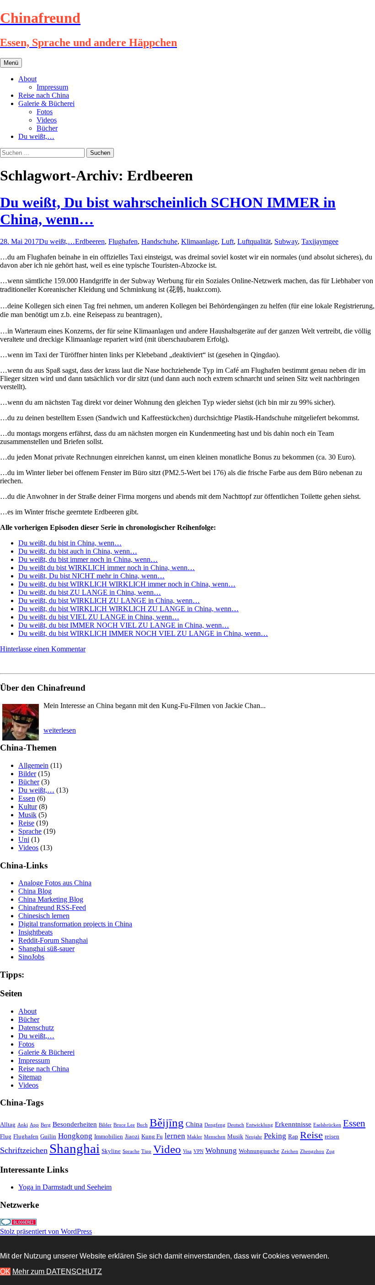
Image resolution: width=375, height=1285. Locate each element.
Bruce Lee (124, 1124)
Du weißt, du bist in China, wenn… (70, 543)
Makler (194, 1136)
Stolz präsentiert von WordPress (46, 1231)
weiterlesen (59, 730)
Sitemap (30, 1077)
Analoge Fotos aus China (54, 883)
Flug (5, 1136)
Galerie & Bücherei (46, 103)
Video (167, 1149)
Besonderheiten (75, 1124)
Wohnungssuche (259, 1151)
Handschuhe (159, 241)
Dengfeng (214, 1124)
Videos (47, 120)
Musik (27, 815)
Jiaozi (132, 1136)
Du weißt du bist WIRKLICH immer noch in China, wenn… (106, 567)
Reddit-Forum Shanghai (53, 940)
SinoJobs (31, 957)
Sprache (30, 831)
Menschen (214, 1136)
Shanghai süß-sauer (46, 948)
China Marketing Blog (50, 899)
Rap (293, 1136)
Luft (227, 241)
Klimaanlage (199, 241)
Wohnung (221, 1150)
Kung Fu (152, 1136)
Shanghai (74, 1148)
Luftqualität (254, 241)
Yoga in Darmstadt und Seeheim (65, 1187)
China (194, 1124)
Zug (330, 1151)
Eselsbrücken (327, 1124)
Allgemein (33, 765)
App (34, 1124)
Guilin (48, 1136)
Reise (26, 823)
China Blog (35, 891)
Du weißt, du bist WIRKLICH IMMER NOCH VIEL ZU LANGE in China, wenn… (143, 633)
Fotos (45, 112)
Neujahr (253, 1136)
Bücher (47, 128)
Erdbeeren (90, 241)
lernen (175, 1136)
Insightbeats (35, 932)
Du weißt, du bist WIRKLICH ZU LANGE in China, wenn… (109, 600)
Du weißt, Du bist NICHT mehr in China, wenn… (91, 576)
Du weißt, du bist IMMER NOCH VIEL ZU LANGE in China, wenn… (123, 625)
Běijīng (167, 1122)
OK (5, 1271)
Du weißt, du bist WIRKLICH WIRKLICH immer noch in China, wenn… (127, 584)
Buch (142, 1124)
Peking (275, 1136)
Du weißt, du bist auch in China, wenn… (77, 551)
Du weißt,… (36, 136)
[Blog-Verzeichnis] (18, 1223)
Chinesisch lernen (44, 916)
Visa (187, 1151)
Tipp (146, 1151)
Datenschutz (36, 1027)
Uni (23, 839)
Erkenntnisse (293, 1124)
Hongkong (75, 1136)
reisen (332, 1136)
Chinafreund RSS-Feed (52, 907)
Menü (11, 62)
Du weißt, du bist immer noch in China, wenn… (88, 559)
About (27, 79)
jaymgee (326, 241)
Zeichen (289, 1151)
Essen (26, 798)
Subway (286, 241)
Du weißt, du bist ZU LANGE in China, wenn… (89, 592)
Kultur (27, 806)
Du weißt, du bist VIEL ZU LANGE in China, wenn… (98, 617)
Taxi (307, 241)
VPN (198, 1151)
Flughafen (123, 241)
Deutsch (235, 1124)
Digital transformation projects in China (75, 924)
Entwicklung (259, 1124)
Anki (22, 1124)
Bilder (27, 773)
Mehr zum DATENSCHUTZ (57, 1271)
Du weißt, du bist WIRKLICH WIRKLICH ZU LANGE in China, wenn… (128, 609)
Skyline (111, 1151)
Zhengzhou (312, 1151)
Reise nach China (43, 95)
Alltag (8, 1124)
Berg (46, 1124)
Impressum (52, 87)
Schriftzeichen (24, 1150)
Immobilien (108, 1136)
